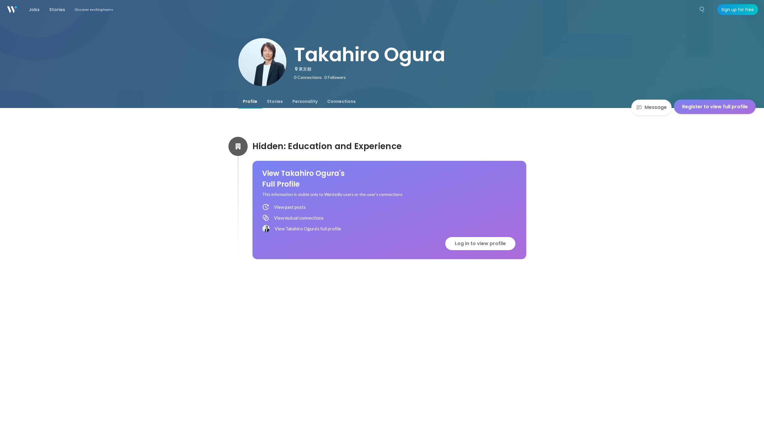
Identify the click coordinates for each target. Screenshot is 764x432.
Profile (250, 101)
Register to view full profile (715, 106)
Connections (341, 101)
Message (656, 107)
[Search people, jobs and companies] (702, 10)
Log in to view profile (480, 243)
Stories (275, 101)
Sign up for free (737, 10)
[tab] (250, 101)
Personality (305, 101)
